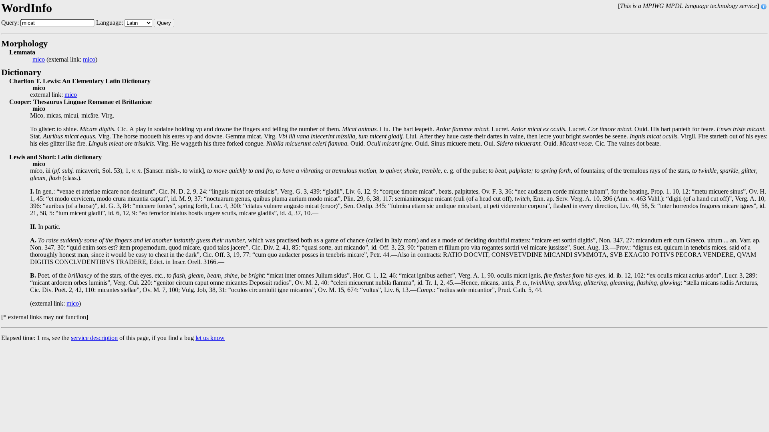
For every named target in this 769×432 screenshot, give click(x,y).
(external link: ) (64, 59)
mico (38, 59)
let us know (210, 337)
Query (164, 23)
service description (94, 337)
